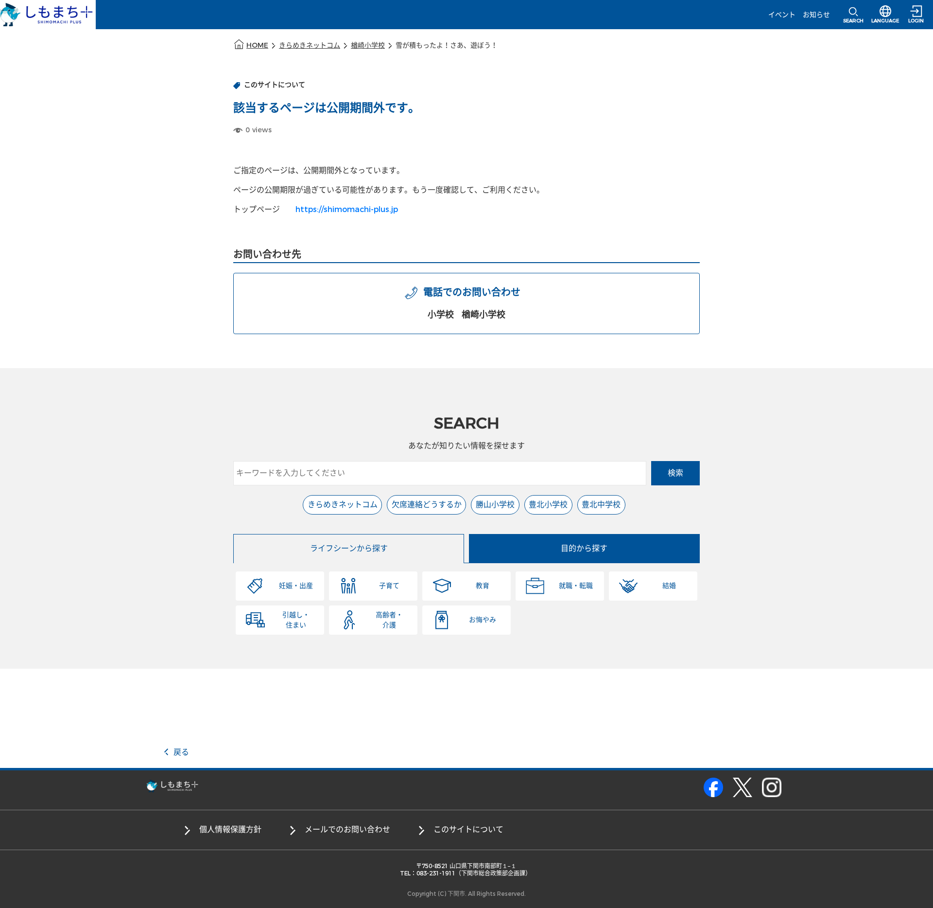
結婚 (669, 585)
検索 (675, 473)
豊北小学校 (548, 504)
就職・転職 (576, 585)
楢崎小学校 (368, 45)
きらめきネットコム (309, 45)
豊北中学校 (601, 504)
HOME (257, 45)
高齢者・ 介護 (389, 620)
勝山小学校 (495, 504)
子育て (389, 585)
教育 (482, 585)
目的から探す (584, 548)
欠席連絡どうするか (427, 504)
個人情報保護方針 (230, 829)
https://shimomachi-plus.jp (346, 209)
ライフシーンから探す (349, 548)
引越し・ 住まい (296, 620)
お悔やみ (482, 619)
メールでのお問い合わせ (347, 829)
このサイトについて (468, 829)
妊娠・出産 (296, 585)
